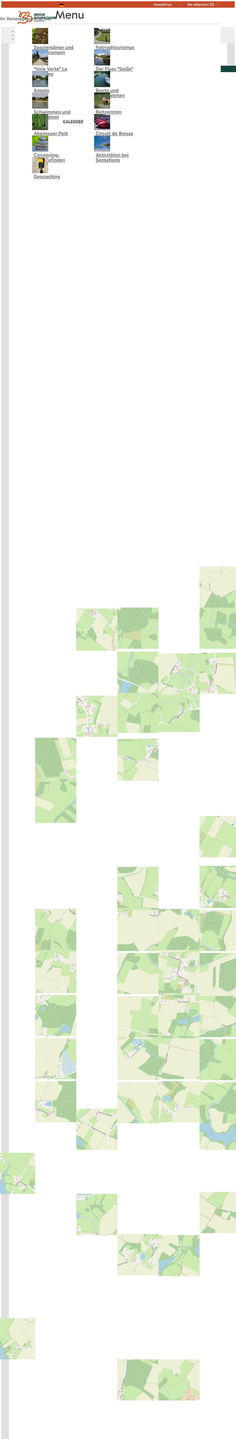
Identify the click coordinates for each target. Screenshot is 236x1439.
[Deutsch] (68, 4)
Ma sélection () (200, 4)
